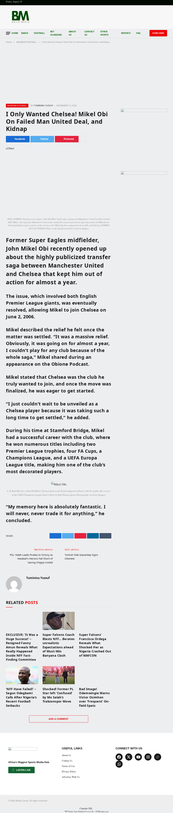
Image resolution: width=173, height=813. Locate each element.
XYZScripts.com (101, 811)
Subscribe (158, 33)
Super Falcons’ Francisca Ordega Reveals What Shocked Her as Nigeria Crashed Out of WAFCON (95, 645)
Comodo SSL (86, 808)
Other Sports (104, 33)
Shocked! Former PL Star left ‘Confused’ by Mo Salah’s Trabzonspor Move (58, 695)
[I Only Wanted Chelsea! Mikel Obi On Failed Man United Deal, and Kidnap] (58, 181)
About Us (72, 33)
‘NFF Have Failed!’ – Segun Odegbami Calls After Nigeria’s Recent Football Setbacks (21, 697)
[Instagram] (148, 757)
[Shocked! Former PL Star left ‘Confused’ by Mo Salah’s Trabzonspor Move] (59, 675)
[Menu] (8, 33)
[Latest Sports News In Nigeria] (20, 17)
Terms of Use (68, 766)
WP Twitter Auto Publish (74, 811)
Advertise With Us (71, 776)
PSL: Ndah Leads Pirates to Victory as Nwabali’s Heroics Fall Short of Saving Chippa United (31, 558)
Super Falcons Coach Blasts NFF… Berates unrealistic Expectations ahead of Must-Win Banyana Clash (59, 645)
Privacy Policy (69, 771)
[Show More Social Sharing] (82, 139)
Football (39, 33)
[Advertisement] (86, 73)
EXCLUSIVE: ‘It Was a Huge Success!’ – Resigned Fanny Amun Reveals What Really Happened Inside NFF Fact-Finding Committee (22, 647)
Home (15, 33)
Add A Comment (58, 718)
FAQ (138, 33)
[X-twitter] (128, 757)
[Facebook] (119, 757)
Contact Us (89, 33)
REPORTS (126, 33)
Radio (24, 33)
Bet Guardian (56, 33)
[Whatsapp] (119, 764)
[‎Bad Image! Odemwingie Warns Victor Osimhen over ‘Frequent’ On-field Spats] (95, 675)
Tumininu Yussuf (43, 105)
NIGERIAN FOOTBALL (17, 105)
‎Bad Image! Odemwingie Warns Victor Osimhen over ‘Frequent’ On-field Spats (94, 697)
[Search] (146, 33)
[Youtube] (138, 757)
